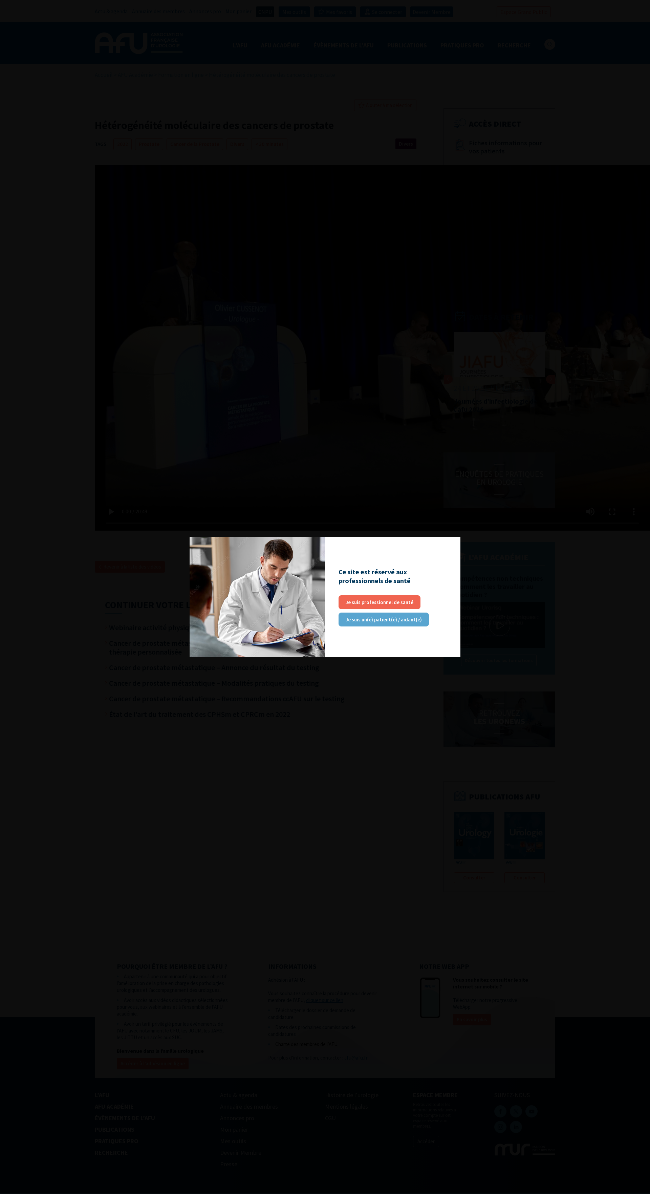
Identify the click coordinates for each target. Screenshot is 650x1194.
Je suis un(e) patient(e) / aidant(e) (384, 619)
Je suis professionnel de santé (379, 602)
